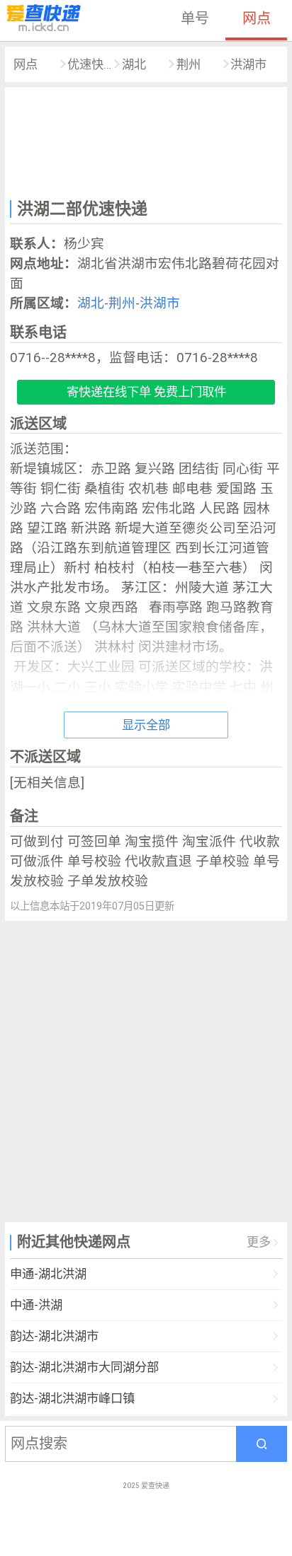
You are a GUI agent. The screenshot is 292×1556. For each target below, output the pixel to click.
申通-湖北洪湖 (48, 1274)
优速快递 (89, 64)
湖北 (134, 64)
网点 (256, 18)
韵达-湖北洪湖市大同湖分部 (84, 1367)
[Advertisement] (146, 140)
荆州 (188, 64)
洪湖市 (248, 64)
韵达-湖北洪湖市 (54, 1336)
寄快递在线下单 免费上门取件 (146, 392)
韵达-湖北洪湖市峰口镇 (72, 1398)
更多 (259, 1242)
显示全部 (146, 725)
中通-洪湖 (36, 1305)
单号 (195, 18)
